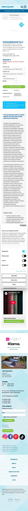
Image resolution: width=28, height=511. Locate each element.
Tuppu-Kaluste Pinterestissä (9, 451)
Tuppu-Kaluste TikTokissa (9, 445)
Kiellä (14, 284)
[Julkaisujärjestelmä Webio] (17, 501)
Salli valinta (14, 280)
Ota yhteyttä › (7, 430)
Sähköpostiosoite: (7, 408)
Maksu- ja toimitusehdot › (14, 347)
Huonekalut (5, 17)
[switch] (24, 256)
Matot (14, 468)
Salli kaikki (14, 275)
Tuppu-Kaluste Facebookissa (9, 449)
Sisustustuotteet (14, 472)
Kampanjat (14, 476)
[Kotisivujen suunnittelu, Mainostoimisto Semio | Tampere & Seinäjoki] (11, 501)
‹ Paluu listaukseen (14, 15)
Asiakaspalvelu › (14, 349)
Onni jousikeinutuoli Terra (16, 19)
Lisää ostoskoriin (15, 86)
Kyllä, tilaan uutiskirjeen (10, 417)
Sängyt (14, 464)
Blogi (14, 480)
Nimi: (3, 412)
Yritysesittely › (5, 427)
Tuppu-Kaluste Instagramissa (9, 447)
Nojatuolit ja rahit (14, 17)
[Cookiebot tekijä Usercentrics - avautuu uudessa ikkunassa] (20, 225)
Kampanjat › (5, 425)
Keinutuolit (5, 19)
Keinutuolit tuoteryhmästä (13, 321)
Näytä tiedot (19, 271)
